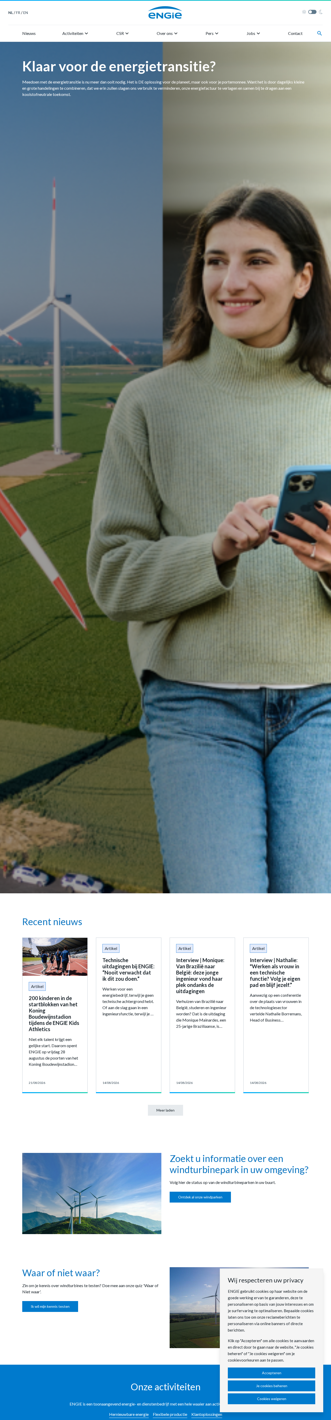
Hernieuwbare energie (129, 1414)
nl (10, 12)
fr (18, 12)
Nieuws (29, 33)
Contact (295, 33)
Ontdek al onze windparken (200, 1197)
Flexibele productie (170, 1414)
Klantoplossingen (206, 1414)
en (25, 12)
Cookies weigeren (271, 1398)
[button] (76, 33)
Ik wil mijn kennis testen (50, 1306)
